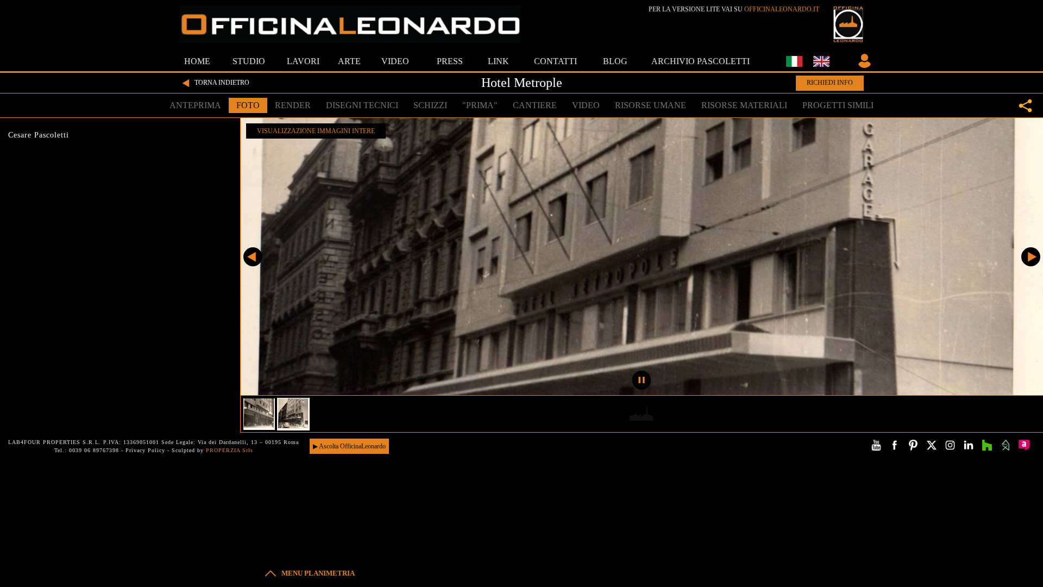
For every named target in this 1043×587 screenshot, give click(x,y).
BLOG (615, 61)
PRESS (450, 61)
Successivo (1030, 256)
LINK (498, 61)
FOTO (248, 105)
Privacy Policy (145, 450)
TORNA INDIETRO (221, 82)
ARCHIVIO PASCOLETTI (700, 61)
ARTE (349, 61)
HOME (197, 61)
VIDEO (395, 61)
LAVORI (303, 61)
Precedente (252, 256)
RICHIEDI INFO (830, 82)
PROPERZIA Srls (229, 450)
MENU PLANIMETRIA (318, 573)
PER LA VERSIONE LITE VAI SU (734, 9)
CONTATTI (555, 61)
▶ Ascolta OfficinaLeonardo (349, 446)
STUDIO (249, 61)
